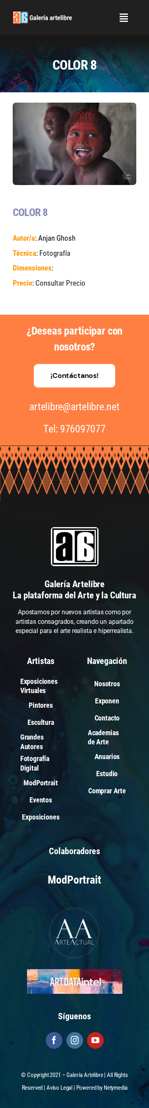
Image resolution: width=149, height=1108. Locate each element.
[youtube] (95, 1040)
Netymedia (116, 1087)
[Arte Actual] (75, 908)
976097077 (83, 429)
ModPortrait (74, 879)
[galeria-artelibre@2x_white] (42, 14)
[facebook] (54, 1040)
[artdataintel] (74, 972)
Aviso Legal (59, 1087)
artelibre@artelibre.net (74, 407)
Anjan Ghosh (56, 238)
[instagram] (74, 1040)
